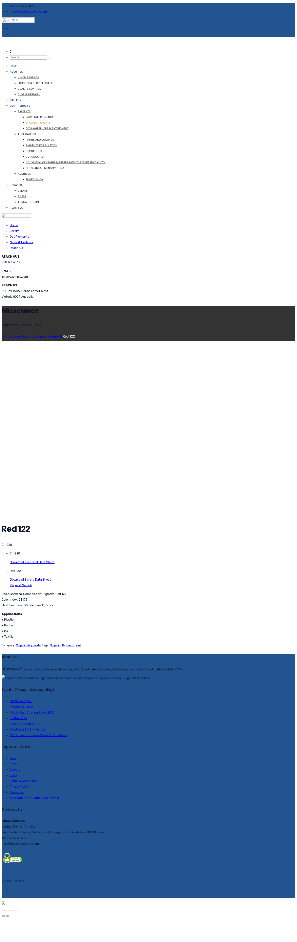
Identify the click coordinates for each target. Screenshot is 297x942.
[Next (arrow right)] (7, 916)
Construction (35, 156)
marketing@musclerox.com (28, 11)
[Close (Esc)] (3, 910)
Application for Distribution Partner (34, 798)
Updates (16, 185)
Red (78, 645)
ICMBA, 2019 (18, 718)
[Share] (7, 910)
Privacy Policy (19, 786)
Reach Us (16, 207)
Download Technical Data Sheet (32, 562)
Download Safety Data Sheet (30, 579)
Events (23, 190)
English (13, 19)
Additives (24, 173)
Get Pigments (19, 236)
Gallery (15, 100)
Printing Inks (34, 151)
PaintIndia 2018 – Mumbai (27, 729)
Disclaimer (17, 792)
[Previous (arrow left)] (3, 916)
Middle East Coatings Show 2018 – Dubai (38, 735)
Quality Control (29, 88)
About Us (16, 71)
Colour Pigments (23, 336)
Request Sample (21, 585)
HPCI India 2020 (21, 701)
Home (13, 66)
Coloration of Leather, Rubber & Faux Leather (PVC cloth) (66, 162)
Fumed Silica (34, 179)
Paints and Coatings (40, 139)
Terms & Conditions (23, 781)
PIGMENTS (24, 111)
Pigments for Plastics (41, 145)
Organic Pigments (38, 122)
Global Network (29, 94)
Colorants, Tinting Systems (45, 168)
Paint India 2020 (21, 707)
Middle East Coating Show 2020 (32, 712)
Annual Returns (29, 202)
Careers (15, 769)
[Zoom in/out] (15, 910)
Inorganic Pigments (39, 117)
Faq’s (13, 775)
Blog (13, 758)
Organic (55, 645)
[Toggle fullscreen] (11, 910)
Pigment (68, 645)
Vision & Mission (28, 77)
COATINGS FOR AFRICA (26, 724)
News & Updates (21, 242)
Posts (22, 196)
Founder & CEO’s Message (35, 83)
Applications (27, 134)
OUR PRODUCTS (20, 105)
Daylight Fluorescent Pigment (47, 128)
